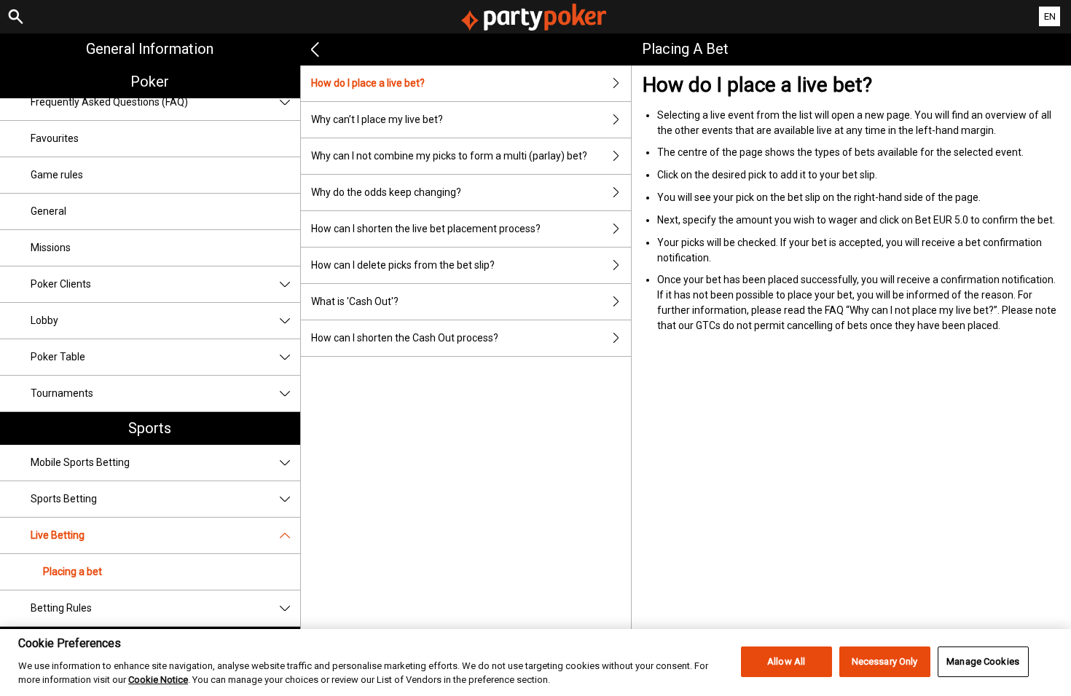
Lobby (44, 320)
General (48, 211)
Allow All (786, 661)
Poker (149, 81)
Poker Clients (61, 284)
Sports (149, 428)
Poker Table (58, 357)
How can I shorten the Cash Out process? (404, 338)
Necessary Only (885, 661)
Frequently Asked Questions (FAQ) (109, 102)
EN (1050, 16)
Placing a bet (72, 571)
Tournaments (62, 393)
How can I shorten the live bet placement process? (426, 228)
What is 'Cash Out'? (355, 301)
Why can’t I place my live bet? (377, 119)
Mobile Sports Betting (80, 462)
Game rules (57, 175)
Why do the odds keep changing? (386, 192)
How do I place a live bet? (368, 83)
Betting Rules (61, 608)
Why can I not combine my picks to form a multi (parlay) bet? (449, 156)
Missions (51, 247)
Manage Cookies (982, 661)
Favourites (55, 138)
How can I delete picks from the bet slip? (403, 265)
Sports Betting (64, 499)
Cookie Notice (158, 679)
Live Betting (58, 535)
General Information (149, 49)
